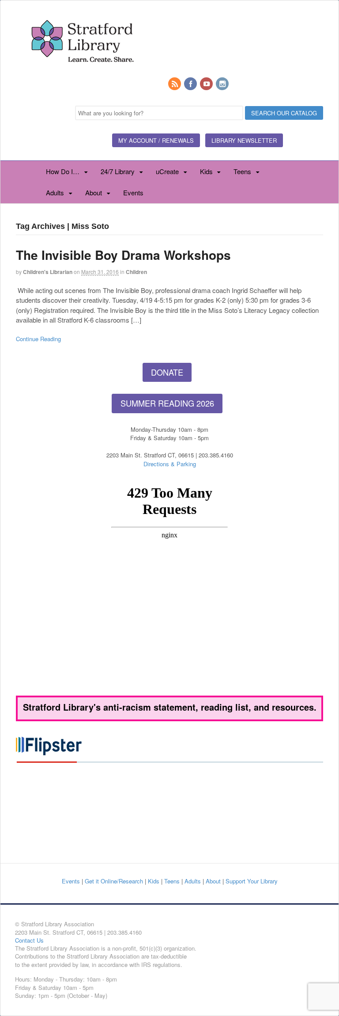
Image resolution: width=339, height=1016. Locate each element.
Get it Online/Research (114, 881)
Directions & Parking (169, 464)
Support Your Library (252, 881)
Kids (206, 171)
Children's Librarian (47, 272)
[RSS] (175, 84)
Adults (55, 192)
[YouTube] (207, 84)
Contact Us (29, 940)
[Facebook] (191, 84)
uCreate (167, 171)
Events (133, 192)
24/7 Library (118, 171)
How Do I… (62, 171)
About (93, 192)
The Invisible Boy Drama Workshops (123, 255)
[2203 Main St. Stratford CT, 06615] (82, 72)
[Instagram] (223, 84)
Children (136, 272)
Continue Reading (38, 339)
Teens (242, 171)
